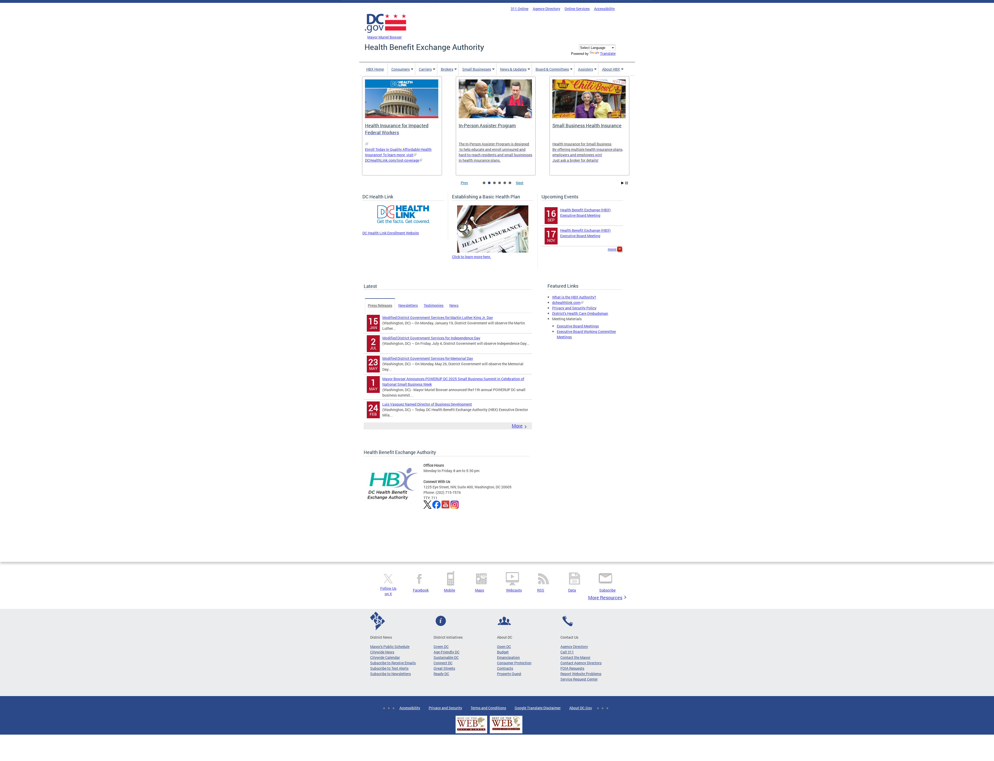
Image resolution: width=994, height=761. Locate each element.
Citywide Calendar (385, 657)
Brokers (447, 69)
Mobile (449, 590)
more (612, 249)
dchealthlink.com (566, 302)
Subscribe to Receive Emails (393, 662)
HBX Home (375, 69)
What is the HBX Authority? (574, 297)
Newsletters (408, 305)
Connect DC (443, 662)
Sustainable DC (446, 657)
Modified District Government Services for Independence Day (431, 337)
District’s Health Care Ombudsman (580, 313)
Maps (479, 590)
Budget (503, 652)
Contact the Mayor (575, 657)
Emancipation (508, 657)
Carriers (425, 69)
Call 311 (567, 652)
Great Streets (444, 668)
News (453, 305)
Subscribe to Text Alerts (389, 668)
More (517, 426)
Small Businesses (476, 69)
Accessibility (604, 8)
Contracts (505, 668)
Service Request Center (579, 679)
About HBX (611, 69)
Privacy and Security (445, 707)
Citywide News (382, 652)
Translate (608, 53)
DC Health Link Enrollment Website (390, 232)
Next (519, 182)
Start (622, 183)
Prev (464, 182)
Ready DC (441, 673)
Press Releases (380, 305)
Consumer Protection (514, 662)
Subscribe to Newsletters (390, 673)
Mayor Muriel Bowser (384, 37)
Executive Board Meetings (578, 326)
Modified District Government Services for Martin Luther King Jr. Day (437, 317)
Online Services (577, 8)
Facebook (421, 590)
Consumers (400, 69)
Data (572, 590)
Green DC (441, 646)
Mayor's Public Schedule (390, 646)
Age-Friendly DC (446, 652)
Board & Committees (552, 69)
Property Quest (509, 673)
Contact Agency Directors (581, 662)
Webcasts (514, 590)
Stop (626, 183)
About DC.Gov (580, 707)
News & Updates (513, 69)
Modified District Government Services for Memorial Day (427, 358)
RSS (540, 590)
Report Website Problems (580, 673)
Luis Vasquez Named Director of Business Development (427, 404)
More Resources (605, 597)
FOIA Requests (572, 668)
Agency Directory (546, 8)
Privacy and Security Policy (574, 307)
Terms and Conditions (488, 707)
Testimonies (433, 305)
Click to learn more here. (471, 256)
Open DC (504, 646)
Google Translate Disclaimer (538, 707)
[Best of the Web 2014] (471, 731)
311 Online (519, 8)
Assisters (585, 69)
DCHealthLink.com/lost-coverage (392, 160)
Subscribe (607, 590)
